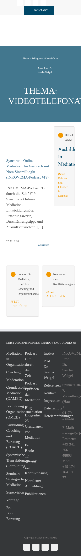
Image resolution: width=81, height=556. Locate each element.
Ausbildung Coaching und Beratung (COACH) (11, 436)
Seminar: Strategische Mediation (11, 479)
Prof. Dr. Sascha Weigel (49, 369)
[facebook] (28, 3)
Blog (28, 408)
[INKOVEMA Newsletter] (64, 166)
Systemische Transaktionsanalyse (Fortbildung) (11, 460)
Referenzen (49, 385)
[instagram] (35, 3)
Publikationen (30, 494)
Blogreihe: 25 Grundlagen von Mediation (30, 426)
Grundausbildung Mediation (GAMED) (11, 393)
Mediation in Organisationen (11, 359)
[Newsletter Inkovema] (58, 286)
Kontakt (49, 393)
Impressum (49, 400)
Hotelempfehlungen (49, 416)
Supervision (11, 492)
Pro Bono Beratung (11, 513)
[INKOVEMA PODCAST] (22, 291)
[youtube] (43, 3)
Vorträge (11, 500)
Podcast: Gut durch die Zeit (30, 364)
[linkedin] (20, 3)
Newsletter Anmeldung (30, 483)
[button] (39, 10)
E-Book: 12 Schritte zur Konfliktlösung (30, 459)
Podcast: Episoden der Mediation (30, 391)
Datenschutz (49, 408)
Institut (49, 353)
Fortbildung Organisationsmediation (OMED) (11, 411)
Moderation (11, 380)
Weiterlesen (43, 244)
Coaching (11, 372)
